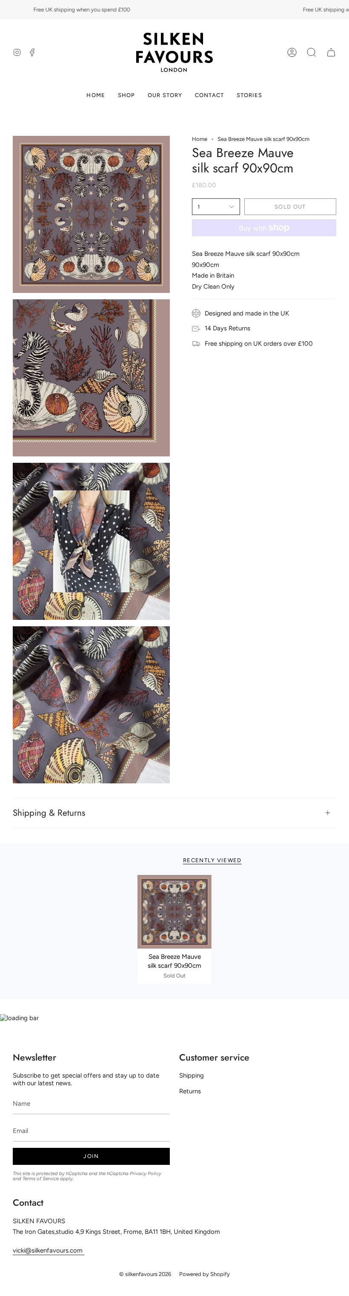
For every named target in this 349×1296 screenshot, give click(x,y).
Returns (190, 1091)
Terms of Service (41, 1178)
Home (199, 139)
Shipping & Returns (49, 812)
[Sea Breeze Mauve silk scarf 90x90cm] (174, 912)
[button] (311, 52)
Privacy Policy (145, 1173)
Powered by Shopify (204, 1274)
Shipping (191, 1075)
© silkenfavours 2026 (145, 1274)
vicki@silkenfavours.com (48, 1250)
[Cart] (331, 52)
